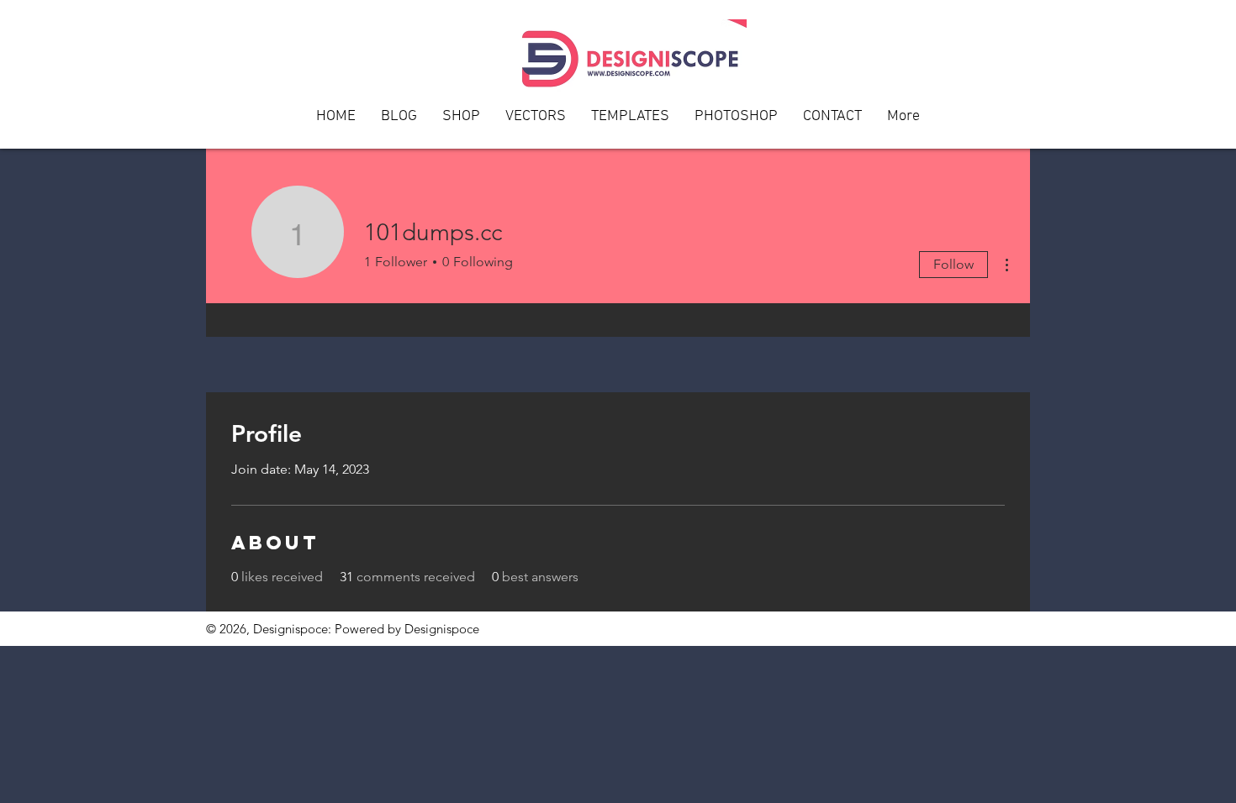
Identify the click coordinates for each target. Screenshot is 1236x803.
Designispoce (441, 629)
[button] (832, 121)
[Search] (1012, 74)
